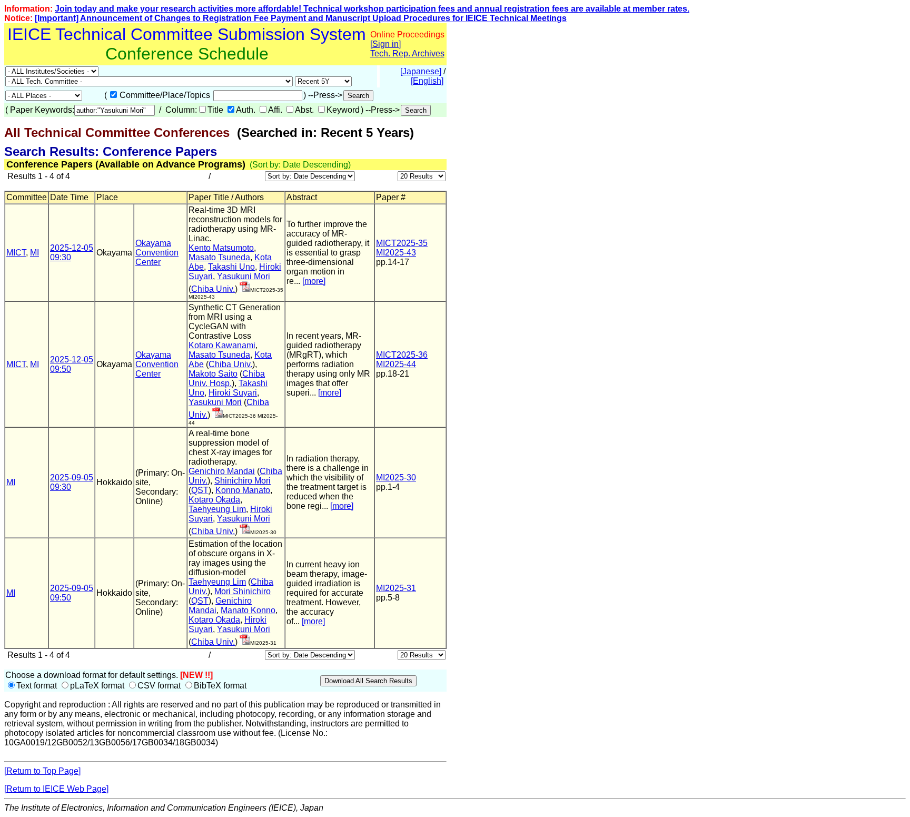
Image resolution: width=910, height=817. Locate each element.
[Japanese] (420, 71)
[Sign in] (385, 44)
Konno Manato (242, 490)
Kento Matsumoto (221, 247)
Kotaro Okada (214, 499)
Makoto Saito (213, 373)
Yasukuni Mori (243, 276)
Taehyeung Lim (217, 509)
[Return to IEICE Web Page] (56, 788)
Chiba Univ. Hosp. (227, 378)
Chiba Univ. (213, 288)
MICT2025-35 (402, 243)
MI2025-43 (396, 252)
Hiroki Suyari (233, 392)
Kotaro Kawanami (222, 345)
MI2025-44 (396, 364)
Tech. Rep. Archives (407, 53)
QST (200, 490)
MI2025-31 (396, 588)
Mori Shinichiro (242, 591)
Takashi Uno (231, 266)
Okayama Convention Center (157, 253)
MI (34, 252)
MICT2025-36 (402, 354)
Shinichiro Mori (242, 480)
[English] (427, 80)
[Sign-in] (245, 288)
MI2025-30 (396, 477)
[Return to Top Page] (42, 770)
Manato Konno (248, 610)
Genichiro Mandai (222, 471)
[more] (313, 281)
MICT (16, 252)
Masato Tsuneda (219, 257)
